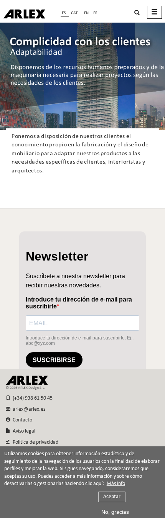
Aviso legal (22, 431)
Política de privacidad (34, 442)
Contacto (21, 420)
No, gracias (115, 512)
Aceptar (111, 497)
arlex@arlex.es (27, 409)
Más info (116, 484)
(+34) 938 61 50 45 (31, 398)
